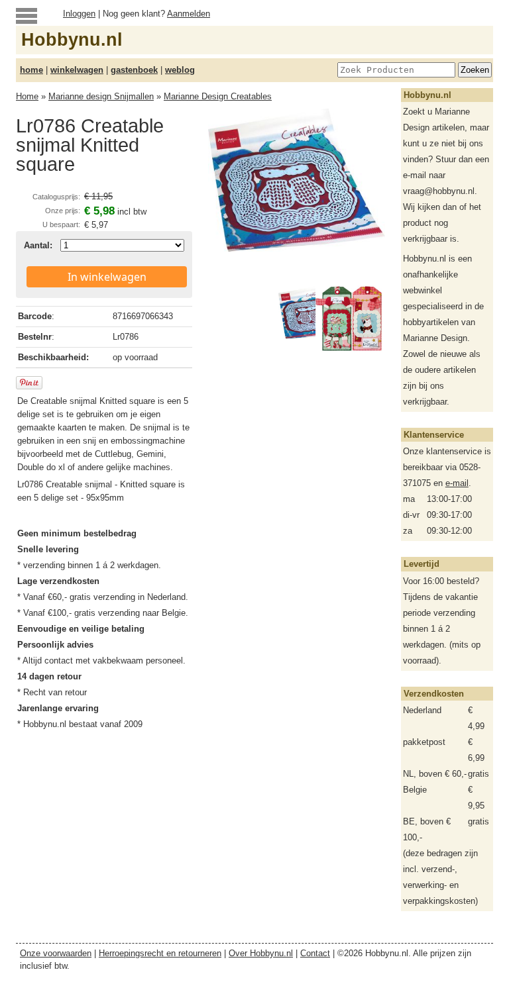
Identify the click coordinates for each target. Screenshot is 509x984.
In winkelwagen (107, 277)
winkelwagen (76, 70)
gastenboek (134, 70)
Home (27, 96)
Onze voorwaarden (55, 953)
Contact (315, 953)
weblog (180, 70)
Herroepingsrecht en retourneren (160, 953)
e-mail (457, 483)
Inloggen (79, 14)
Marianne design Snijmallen (101, 96)
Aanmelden (188, 14)
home (31, 70)
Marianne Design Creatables (218, 96)
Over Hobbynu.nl (261, 953)
